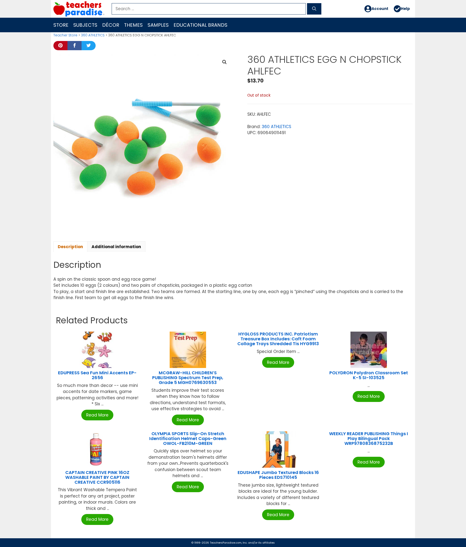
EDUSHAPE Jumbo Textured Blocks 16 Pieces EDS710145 (278, 474)
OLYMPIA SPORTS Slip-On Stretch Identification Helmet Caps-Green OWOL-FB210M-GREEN (187, 438)
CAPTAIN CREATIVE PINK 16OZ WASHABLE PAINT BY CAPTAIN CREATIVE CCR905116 (97, 477)
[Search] (314, 9)
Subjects (85, 25)
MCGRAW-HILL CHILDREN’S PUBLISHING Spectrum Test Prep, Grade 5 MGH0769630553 (187, 377)
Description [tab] (70, 247)
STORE (60, 25)
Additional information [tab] (116, 247)
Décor (110, 25)
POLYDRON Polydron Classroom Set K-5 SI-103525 (368, 375)
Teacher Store (65, 35)
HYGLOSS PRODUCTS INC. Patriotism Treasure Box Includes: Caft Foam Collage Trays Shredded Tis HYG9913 (278, 339)
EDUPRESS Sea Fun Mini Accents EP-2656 (97, 375)
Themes (133, 25)
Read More (97, 415)
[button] (224, 62)
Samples (158, 25)
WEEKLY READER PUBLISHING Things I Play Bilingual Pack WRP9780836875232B (368, 438)
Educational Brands (200, 25)
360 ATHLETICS (93, 35)
